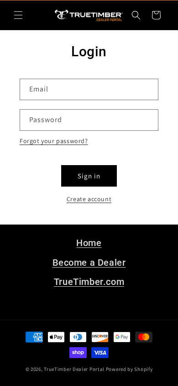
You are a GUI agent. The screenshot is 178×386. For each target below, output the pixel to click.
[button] (18, 15)
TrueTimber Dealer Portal (74, 369)
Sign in (89, 176)
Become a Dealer (89, 262)
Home (88, 242)
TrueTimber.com (89, 281)
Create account (89, 199)
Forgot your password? (54, 141)
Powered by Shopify (129, 369)
